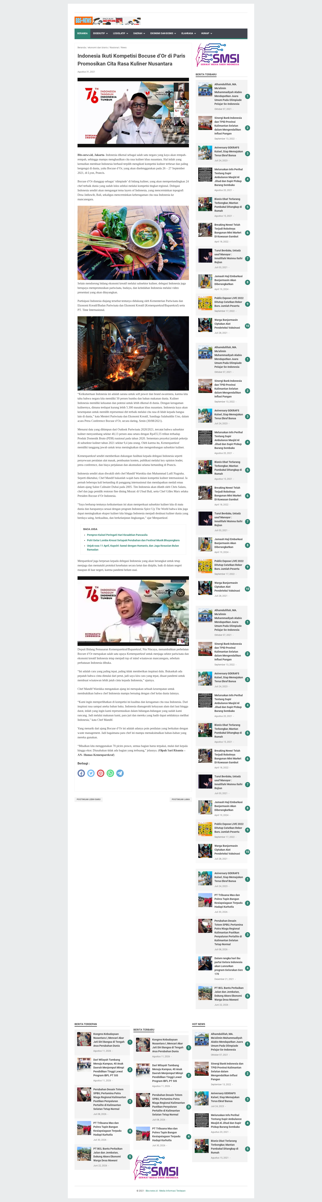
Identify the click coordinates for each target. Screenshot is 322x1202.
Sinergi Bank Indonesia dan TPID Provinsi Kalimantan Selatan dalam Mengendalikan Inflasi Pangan (228, 125)
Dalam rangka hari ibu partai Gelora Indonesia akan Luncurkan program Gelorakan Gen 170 (228, 966)
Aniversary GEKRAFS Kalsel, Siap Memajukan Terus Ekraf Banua (228, 151)
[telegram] (120, 773)
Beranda (82, 33)
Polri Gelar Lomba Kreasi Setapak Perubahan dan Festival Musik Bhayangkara (133, 540)
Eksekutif (99, 33)
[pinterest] (100, 773)
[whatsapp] (110, 773)
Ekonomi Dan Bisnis (161, 33)
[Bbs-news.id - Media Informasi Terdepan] (108, 21)
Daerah (137, 33)
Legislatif (119, 33)
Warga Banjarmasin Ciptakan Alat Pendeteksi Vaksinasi (227, 323)
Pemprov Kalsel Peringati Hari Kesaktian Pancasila (117, 534)
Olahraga (187, 33)
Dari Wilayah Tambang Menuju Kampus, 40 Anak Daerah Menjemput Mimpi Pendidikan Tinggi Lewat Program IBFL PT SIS (108, 1067)
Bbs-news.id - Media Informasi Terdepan (166, 1191)
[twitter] (91, 773)
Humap (205, 33)
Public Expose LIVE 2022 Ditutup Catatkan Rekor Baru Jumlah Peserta (229, 302)
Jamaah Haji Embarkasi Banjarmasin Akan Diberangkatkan (228, 280)
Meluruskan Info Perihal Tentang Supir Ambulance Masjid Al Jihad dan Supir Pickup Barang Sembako (228, 177)
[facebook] (81, 773)
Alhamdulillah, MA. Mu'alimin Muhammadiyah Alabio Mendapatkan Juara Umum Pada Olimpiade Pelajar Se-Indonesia (227, 1041)
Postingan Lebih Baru (88, 799)
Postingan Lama (181, 799)
